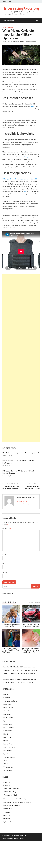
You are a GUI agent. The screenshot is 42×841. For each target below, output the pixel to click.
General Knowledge (10, 711)
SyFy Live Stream (9, 822)
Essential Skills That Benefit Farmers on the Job (19, 667)
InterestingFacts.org (21, 8)
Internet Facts (8, 714)
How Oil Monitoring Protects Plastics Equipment (20, 453)
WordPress (13, 838)
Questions (6, 812)
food (25, 191)
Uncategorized (8, 767)
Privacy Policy (8, 809)
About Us (6, 782)
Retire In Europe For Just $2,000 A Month (11, 626)
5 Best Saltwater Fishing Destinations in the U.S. (19, 682)
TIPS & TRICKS (8, 764)
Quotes (5, 740)
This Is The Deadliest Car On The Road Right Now (30, 626)
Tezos (5, 760)
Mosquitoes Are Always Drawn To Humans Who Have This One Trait (30, 650)
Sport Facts (7, 754)
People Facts (7, 731)
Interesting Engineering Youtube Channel (17, 802)
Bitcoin (5, 694)
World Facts (7, 770)
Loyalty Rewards (9, 717)
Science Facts (7, 744)
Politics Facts (7, 737)
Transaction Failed (10, 795)
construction (35, 82)
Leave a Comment (31, 41)
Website (5, 572)
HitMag (22, 838)
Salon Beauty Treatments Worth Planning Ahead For (20, 670)
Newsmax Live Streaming (11, 805)
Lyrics (5, 721)
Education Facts (8, 707)
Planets (5, 734)
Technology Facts (7, 27)
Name (5, 554)
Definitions (7, 704)
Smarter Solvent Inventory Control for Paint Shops (20, 679)
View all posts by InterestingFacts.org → (24, 503)
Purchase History (10, 792)
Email (5, 563)
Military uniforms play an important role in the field (19, 179)
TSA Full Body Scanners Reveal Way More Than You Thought (10, 650)
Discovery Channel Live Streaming (14, 799)
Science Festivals (9, 747)
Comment (6, 528)
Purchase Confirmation (12, 788)
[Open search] (37, 20)
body (26, 157)
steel (32, 106)
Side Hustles (7, 750)
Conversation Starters (10, 701)
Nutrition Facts (8, 727)
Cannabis (6, 698)
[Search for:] (21, 586)
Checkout (6, 785)
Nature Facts (7, 724)
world (20, 189)
